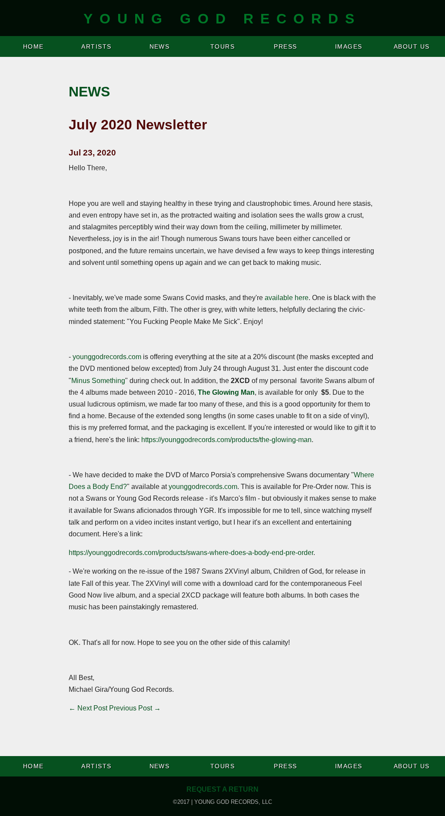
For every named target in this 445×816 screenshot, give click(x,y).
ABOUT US (412, 46)
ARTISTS (96, 46)
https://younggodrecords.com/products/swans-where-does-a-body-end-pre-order (191, 552)
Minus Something (98, 380)
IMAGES (348, 46)
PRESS (285, 46)
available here (287, 297)
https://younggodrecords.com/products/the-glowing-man (226, 439)
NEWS (159, 46)
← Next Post (88, 708)
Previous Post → (135, 708)
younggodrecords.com (107, 356)
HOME (33, 46)
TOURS (222, 46)
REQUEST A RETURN (222, 789)
